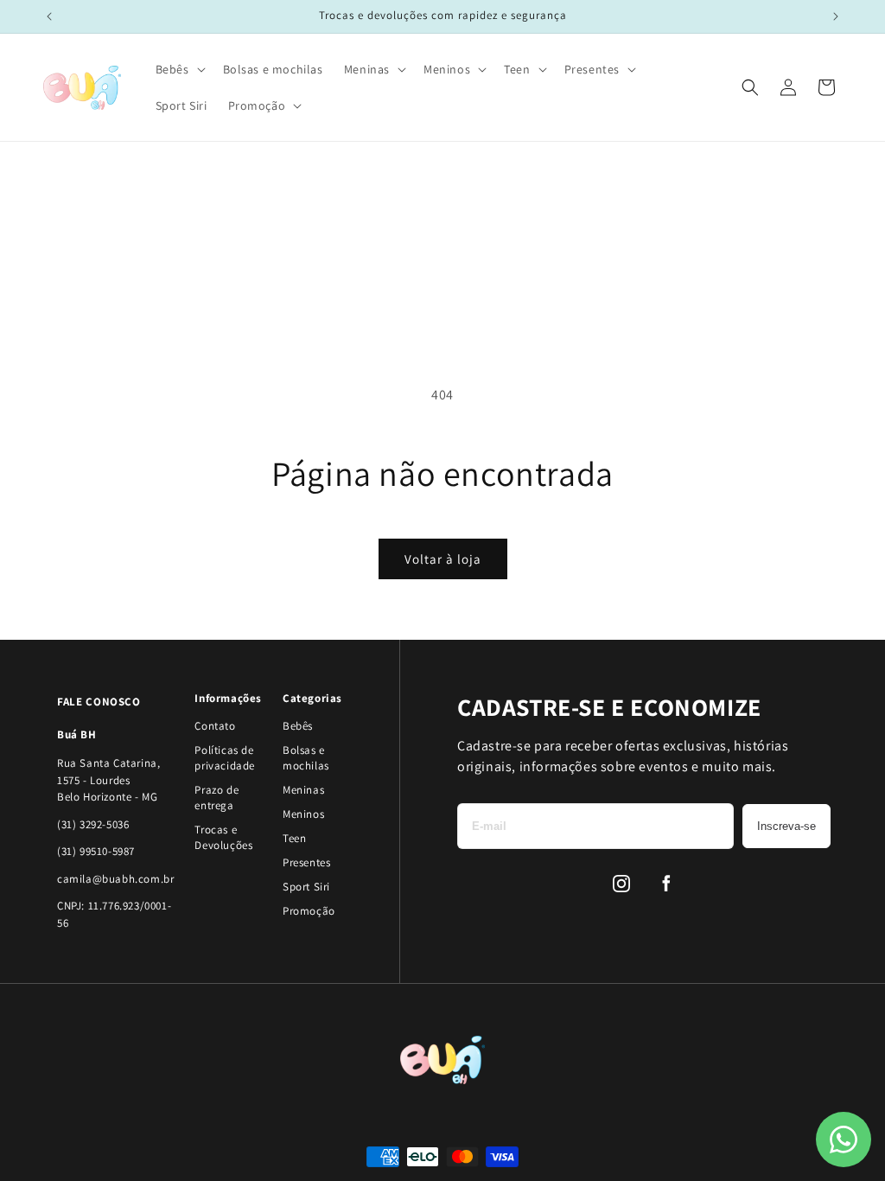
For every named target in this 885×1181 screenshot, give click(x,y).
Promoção (309, 910)
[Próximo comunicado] (836, 16)
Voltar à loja (442, 559)
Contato (214, 725)
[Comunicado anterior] (49, 16)
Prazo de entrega (216, 797)
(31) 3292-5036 (93, 824)
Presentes (306, 862)
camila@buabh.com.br (115, 878)
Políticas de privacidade (224, 758)
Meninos (303, 814)
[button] (179, 69)
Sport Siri (306, 886)
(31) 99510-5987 (96, 851)
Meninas (303, 789)
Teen (294, 838)
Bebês (298, 725)
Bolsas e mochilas (306, 758)
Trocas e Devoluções (223, 837)
